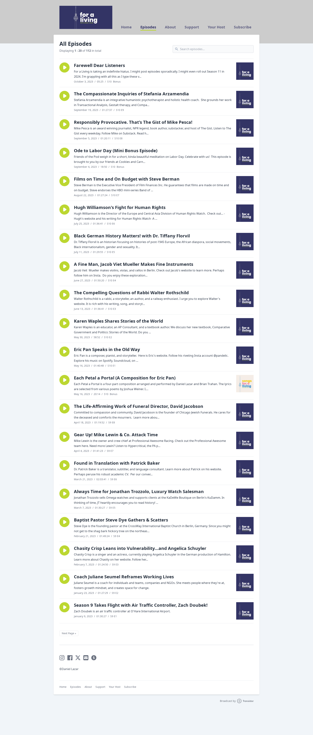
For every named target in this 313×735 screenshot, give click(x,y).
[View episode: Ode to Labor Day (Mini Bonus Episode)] (245, 156)
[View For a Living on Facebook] (69, 657)
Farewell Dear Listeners (99, 65)
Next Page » (69, 633)
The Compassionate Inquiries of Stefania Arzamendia (131, 94)
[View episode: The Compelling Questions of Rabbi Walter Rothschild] (245, 298)
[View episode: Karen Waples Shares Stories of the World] (245, 326)
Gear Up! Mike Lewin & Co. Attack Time (116, 435)
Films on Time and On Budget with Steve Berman (127, 179)
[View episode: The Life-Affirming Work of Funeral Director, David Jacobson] (245, 412)
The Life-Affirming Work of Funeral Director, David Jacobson (138, 406)
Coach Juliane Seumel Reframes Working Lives (124, 577)
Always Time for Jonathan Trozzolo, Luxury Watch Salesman (139, 491)
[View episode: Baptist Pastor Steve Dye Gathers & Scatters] (245, 525)
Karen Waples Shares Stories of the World (118, 321)
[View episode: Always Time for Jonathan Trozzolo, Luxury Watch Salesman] (245, 497)
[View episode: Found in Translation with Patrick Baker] (245, 469)
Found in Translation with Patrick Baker (117, 463)
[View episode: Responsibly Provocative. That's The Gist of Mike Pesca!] (245, 128)
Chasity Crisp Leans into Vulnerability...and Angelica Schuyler (140, 548)
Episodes (148, 27)
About (170, 27)
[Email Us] (85, 657)
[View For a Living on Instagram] (61, 657)
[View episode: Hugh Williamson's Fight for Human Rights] (245, 213)
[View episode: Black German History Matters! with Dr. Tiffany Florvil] (245, 241)
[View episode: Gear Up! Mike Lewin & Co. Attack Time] (245, 440)
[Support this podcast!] (93, 657)
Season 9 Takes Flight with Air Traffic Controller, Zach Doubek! (141, 605)
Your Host (216, 27)
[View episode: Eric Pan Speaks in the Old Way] (245, 355)
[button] (64, 67)
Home (126, 27)
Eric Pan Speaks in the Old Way (107, 349)
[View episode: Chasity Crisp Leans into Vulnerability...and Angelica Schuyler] (245, 554)
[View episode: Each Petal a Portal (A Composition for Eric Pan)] (245, 383)
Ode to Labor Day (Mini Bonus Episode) (115, 150)
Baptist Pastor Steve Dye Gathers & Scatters (121, 520)
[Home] (85, 17)
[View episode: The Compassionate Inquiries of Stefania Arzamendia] (245, 99)
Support (192, 27)
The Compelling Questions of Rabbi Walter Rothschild (131, 292)
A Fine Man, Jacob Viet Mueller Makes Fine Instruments (133, 264)
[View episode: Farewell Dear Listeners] (245, 71)
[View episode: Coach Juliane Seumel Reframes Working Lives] (245, 582)
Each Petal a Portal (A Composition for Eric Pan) (125, 378)
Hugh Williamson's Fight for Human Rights (120, 207)
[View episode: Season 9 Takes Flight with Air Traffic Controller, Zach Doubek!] (245, 611)
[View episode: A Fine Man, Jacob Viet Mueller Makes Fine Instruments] (245, 270)
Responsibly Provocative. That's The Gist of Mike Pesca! (133, 122)
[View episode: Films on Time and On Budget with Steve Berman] (245, 184)
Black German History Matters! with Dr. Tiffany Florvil (132, 236)
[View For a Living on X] (77, 657)
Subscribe (242, 27)
